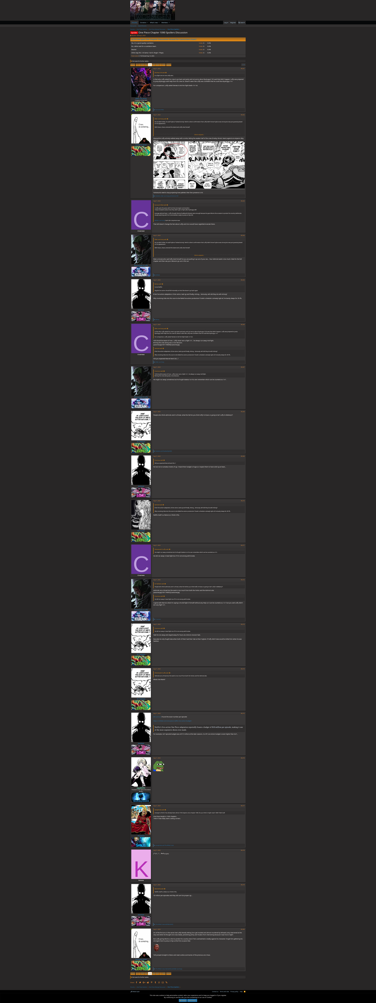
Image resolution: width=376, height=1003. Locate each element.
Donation (143, 22)
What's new (154, 22)
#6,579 (243, 885)
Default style (135, 991)
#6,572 (243, 580)
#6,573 (243, 624)
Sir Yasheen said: (159, 584)
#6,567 (243, 367)
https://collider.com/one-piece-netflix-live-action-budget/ (172, 721)
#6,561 (243, 68)
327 (142, 65)
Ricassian (141, 836)
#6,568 (243, 411)
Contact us (215, 991)
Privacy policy (234, 991)
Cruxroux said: (159, 371)
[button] (148, 22)
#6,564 (243, 235)
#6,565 (243, 280)
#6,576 (243, 758)
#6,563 (243, 201)
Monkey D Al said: (160, 72)
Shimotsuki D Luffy (141, 265)
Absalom (133, 35)
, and (167, 196)
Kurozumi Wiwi (141, 145)
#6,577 (243, 806)
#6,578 (243, 850)
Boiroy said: (158, 284)
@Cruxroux (157, 717)
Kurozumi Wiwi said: (160, 205)
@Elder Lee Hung (160, 220)
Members (164, 22)
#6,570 (243, 501)
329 (150, 65)
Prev (133, 65)
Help (241, 991)
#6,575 (243, 713)
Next (168, 65)
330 (154, 65)
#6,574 (243, 669)
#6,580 (243, 929)
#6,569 (243, 456)
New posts (133, 26)
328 (146, 65)
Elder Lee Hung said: (160, 119)
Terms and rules (224, 991)
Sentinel (141, 310)
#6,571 (243, 545)
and (164, 451)
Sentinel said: (158, 348)
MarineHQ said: (159, 889)
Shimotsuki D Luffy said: (162, 549)
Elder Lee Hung (141, 98)
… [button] (139, 65)
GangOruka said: (159, 810)
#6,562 (243, 115)
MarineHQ (141, 531)
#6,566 (243, 324)
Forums (134, 22)
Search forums (142, 26)
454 (164, 65)
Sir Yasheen (141, 442)
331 (157, 65)
